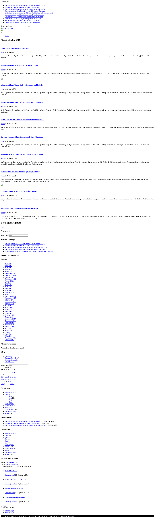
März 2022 (8, 268)
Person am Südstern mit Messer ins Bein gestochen (19, 191)
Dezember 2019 (10, 319)
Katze (3, 52)
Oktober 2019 (9, 323)
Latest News (9, 406)
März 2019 (8, 336)
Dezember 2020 (10, 296)
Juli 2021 (8, 283)
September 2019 (10, 325)
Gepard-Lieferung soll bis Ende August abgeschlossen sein (24, 15)
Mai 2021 (8, 287)
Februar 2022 (9, 269)
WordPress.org (10, 362)
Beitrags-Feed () (12, 358)
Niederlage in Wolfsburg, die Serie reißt (15, 48)
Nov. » (12, 384)
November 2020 (10, 298)
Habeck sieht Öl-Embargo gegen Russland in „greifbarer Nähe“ (26, 9)
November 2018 (10, 338)
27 (4, 381)
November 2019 (10, 321)
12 (2, 377)
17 (12, 377)
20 (4, 379)
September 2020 (10, 302)
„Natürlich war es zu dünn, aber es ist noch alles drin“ (23, 22)
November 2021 (10, 275)
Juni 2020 (8, 307)
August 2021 (9, 281)
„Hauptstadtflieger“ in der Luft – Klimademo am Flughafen (22, 85)
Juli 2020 (8, 306)
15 (8, 377)
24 (12, 379)
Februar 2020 (9, 315)
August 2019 (9, 326)
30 (10, 381)
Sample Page (9, 511)
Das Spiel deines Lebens (11, 470)
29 (8, 381)
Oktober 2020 (9, 300)
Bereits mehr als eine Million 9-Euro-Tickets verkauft (22, 7)
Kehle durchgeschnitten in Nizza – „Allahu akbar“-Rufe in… (22, 154)
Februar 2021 (9, 292)
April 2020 (8, 311)
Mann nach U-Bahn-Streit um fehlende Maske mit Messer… (22, 120)
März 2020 (8, 313)
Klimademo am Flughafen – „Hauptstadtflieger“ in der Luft (22, 102)
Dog (10, 402)
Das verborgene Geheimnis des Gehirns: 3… (16, 497)
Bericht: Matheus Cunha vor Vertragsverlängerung (19, 208)
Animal (7, 394)
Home (7, 36)
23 (10, 379)
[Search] (29, 26)
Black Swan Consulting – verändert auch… (16, 479)
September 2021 (10, 279)
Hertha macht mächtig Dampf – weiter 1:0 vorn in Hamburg (25, 11)
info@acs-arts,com (12, 464)
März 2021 (8, 290)
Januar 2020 (9, 317)
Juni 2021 (8, 285)
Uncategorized (10, 411)
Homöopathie (9, 404)
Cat (10, 398)
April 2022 (8, 266)
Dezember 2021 (10, 273)
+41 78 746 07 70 (12, 462)
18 (15, 377)
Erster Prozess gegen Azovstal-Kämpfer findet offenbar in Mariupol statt (29, 13)
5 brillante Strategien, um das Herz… (14, 488)
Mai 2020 (8, 309)
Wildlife (7, 413)
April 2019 (8, 334)
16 (10, 377)
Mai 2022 (8, 264)
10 (12, 374)
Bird (10, 396)
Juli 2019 (8, 328)
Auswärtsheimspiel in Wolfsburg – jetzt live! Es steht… (20, 65)
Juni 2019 (8, 330)
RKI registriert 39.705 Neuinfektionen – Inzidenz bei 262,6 (24, 5)
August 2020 (9, 304)
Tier (6, 407)
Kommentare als (12, 360)
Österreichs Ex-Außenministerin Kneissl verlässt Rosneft (24, 17)
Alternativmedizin (7, 348)
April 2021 (8, 288)
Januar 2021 (9, 294)
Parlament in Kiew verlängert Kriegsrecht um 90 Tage (23, 19)
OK (75, 516)
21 (6, 379)
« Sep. (3, 384)
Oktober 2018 (9, 340)
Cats (10, 400)
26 (2, 381)
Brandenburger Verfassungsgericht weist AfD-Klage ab (23, 20)
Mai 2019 (8, 332)
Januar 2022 (9, 271)
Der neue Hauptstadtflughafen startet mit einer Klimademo (22, 137)
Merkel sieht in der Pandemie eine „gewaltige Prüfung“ (20, 172)
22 (8, 379)
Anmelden (8, 356)
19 (2, 379)
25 (15, 379)
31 (12, 381)
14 (6, 377)
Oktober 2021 (9, 277)
